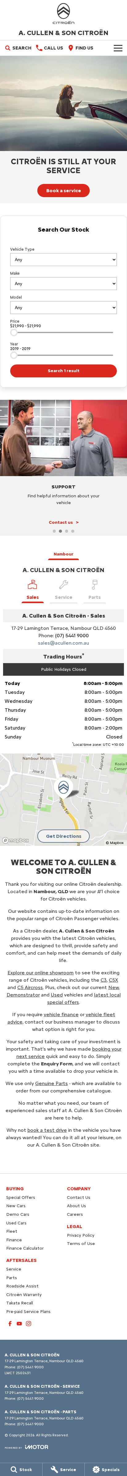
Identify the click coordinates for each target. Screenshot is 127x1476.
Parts (11, 1277)
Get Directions (63, 836)
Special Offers (20, 1197)
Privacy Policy (80, 1235)
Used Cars (16, 1223)
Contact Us (78, 1197)
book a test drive (47, 1130)
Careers (75, 1214)
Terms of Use (81, 1243)
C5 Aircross (30, 987)
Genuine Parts (51, 1083)
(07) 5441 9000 (72, 636)
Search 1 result (64, 370)
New (113, 987)
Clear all (63, 240)
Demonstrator (23, 995)
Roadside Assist (22, 1286)
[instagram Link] (28, 1323)
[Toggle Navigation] (118, 48)
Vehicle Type (22, 249)
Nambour (63, 554)
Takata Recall (19, 1303)
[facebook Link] (10, 1323)
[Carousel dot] (54, 531)
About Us (76, 1205)
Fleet (11, 1231)
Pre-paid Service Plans (28, 1311)
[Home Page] (63, 13)
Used (57, 995)
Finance (14, 1240)
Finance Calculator (25, 1248)
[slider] (14, 332)
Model (16, 297)
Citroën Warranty (24, 1294)
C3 (103, 980)
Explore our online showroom (40, 973)
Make (15, 273)
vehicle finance (61, 1014)
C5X (113, 980)
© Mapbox (115, 843)
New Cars (16, 1205)
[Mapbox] (16, 840)
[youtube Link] (19, 1323)
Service (13, 1269)
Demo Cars (17, 1214)
